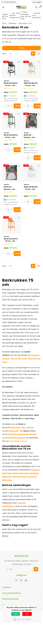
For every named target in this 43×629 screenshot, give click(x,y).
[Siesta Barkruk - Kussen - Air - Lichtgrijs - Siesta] (11, 172)
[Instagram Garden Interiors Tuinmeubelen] (21, 580)
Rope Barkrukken (20, 477)
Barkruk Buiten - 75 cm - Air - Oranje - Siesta (11, 240)
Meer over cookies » (24, 619)
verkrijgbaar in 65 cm (18, 441)
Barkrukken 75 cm (25, 23)
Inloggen (38, 2)
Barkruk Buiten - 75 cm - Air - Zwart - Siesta (11, 84)
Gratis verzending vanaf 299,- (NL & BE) (25, 15)
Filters (22, 48)
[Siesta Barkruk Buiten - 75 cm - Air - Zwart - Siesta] (11, 69)
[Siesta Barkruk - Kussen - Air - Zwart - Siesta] (31, 121)
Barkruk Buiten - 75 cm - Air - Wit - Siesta (31, 188)
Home (4, 23)
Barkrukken (13, 23)
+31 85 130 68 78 (9, 2)
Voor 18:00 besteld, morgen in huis (14, 15)
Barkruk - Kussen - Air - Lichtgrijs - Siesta (10, 188)
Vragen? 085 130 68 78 (5, 16)
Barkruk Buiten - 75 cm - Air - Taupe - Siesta (31, 84)
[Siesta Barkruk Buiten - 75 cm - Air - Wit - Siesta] (31, 172)
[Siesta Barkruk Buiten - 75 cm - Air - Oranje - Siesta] (11, 224)
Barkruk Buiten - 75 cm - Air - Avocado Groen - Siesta (11, 136)
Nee (27, 614)
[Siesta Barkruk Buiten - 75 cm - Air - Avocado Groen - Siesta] (11, 121)
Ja (15, 614)
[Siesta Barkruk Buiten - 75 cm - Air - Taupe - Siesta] (31, 69)
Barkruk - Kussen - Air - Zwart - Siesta (30, 136)
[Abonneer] (36, 569)
